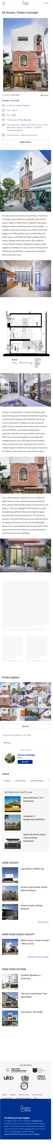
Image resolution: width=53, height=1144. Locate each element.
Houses (6, 100)
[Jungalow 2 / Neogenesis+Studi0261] (13, 822)
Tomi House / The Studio (32, 1012)
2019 (14, 115)
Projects (7, 781)
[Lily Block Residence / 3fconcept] (10, 982)
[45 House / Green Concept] (18, 688)
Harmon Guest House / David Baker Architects (34, 889)
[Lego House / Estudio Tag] (10, 875)
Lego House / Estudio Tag (32, 868)
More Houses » (43, 922)
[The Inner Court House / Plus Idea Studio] (10, 1000)
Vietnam (15, 100)
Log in (46, 3)
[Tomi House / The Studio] (10, 1018)
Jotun (23, 124)
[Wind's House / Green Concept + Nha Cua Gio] (10, 947)
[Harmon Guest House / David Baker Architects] (10, 893)
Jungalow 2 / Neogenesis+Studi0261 (34, 818)
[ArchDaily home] (25, 3)
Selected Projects (36, 781)
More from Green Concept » (38, 957)
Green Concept (23, 105)
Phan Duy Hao (25, 120)
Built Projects (20, 781)
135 (13, 110)
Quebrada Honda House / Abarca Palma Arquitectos (34, 838)
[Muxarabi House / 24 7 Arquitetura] (13, 804)
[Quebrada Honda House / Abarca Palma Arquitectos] (13, 841)
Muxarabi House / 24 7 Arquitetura (33, 799)
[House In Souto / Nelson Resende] (10, 912)
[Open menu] (3, 3)
